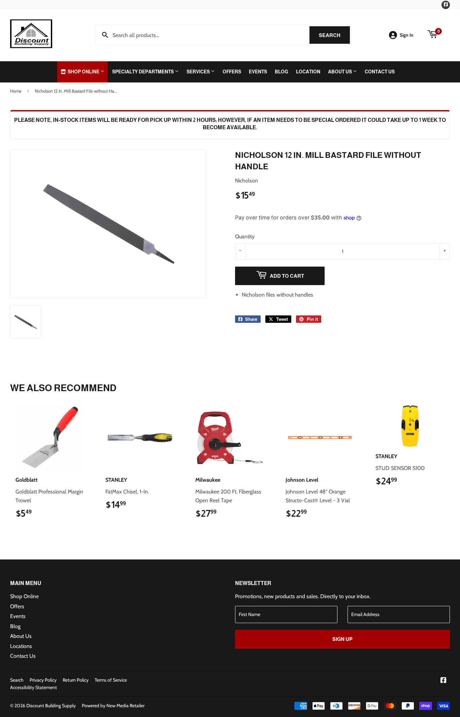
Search (334, 35)
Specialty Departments (143, 71)
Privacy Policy (43, 680)
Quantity (245, 236)
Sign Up (342, 639)
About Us (340, 71)
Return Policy (76, 680)
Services (199, 71)
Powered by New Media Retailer (113, 705)
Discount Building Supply (51, 705)
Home (16, 91)
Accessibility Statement (33, 687)
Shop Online (83, 71)
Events (258, 71)
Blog (281, 71)
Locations (21, 646)
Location (308, 71)
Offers (232, 71)
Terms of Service (111, 680)
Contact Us (380, 71)
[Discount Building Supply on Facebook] (443, 681)
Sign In (407, 35)
